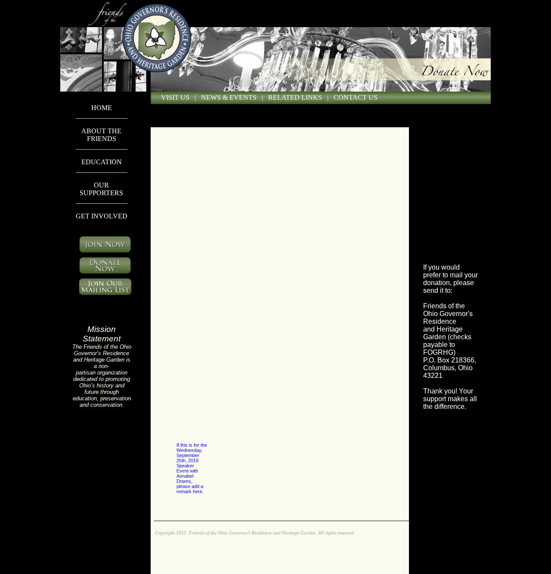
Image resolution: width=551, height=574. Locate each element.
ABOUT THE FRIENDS (101, 134)
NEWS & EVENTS (229, 97)
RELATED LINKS (295, 97)
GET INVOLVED (101, 216)
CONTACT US (356, 97)
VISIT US (175, 97)
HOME (101, 107)
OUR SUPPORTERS (101, 188)
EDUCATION (101, 162)
